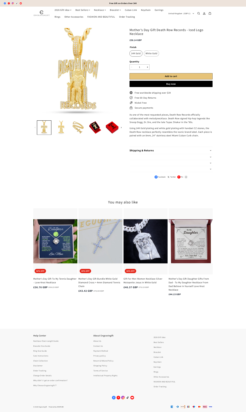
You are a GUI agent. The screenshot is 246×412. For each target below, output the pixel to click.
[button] (198, 13)
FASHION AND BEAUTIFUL (101, 16)
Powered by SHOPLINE (56, 407)
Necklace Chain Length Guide (46, 341)
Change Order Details (42, 375)
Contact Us (98, 346)
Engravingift (43, 407)
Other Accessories (73, 16)
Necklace (99, 9)
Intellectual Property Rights (105, 375)
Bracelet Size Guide (41, 346)
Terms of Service (100, 370)
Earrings (159, 9)
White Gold (151, 53)
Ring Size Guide (40, 351)
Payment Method (100, 351)
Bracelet (114, 9)
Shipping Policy (100, 365)
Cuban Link (131, 9)
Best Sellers (81, 9)
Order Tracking (127, 16)
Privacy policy (99, 355)
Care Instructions (40, 355)
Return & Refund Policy (103, 361)
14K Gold (136, 53)
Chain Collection (40, 361)
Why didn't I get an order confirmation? (50, 380)
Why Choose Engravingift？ (45, 385)
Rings (57, 16)
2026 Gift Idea (62, 9)
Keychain (146, 9)
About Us (97, 341)
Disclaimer (38, 365)
